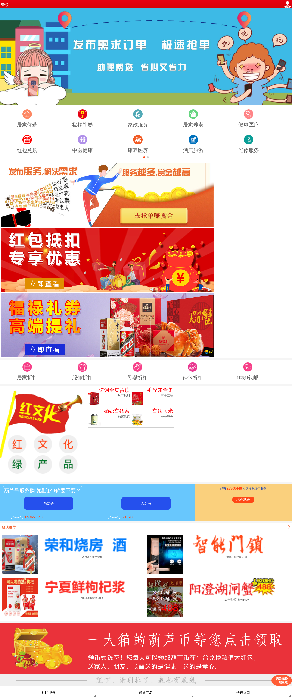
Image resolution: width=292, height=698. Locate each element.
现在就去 (243, 499)
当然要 (49, 503)
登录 (5, 5)
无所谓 (146, 503)
